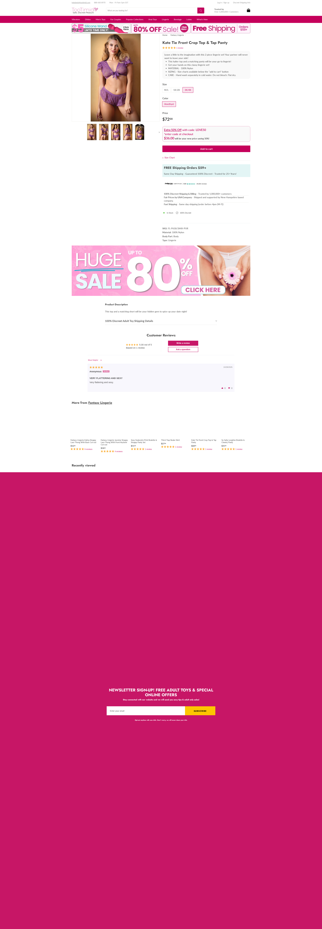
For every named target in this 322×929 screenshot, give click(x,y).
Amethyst (169, 104)
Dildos (88, 19)
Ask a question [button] (183, 349)
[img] (96, 367)
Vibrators (76, 19)
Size (164, 84)
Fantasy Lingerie (177, 35)
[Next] (158, 132)
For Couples (115, 19)
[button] (222, 388)
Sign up (226, 3)
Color (165, 98)
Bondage (178, 19)
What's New (202, 19)
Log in (219, 3)
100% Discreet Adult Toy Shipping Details (129, 320)
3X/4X (188, 90)
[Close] (163, 157)
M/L (166, 90)
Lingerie (165, 19)
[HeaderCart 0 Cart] (248, 10)
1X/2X (176, 90)
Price (165, 113)
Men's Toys (100, 19)
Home (164, 35)
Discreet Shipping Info (241, 3)
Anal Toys (152, 19)
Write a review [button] (183, 343)
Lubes (189, 19)
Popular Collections (134, 19)
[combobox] (155, 10)
